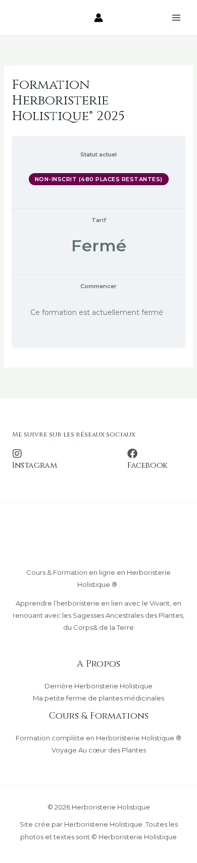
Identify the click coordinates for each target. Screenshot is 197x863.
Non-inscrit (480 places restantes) (99, 179)
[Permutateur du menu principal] (176, 17)
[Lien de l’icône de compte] (98, 17)
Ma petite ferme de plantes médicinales (98, 698)
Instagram (34, 465)
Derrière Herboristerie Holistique (98, 686)
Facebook (147, 465)
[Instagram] (17, 454)
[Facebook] (132, 454)
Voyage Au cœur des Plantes (99, 750)
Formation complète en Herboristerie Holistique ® (98, 738)
